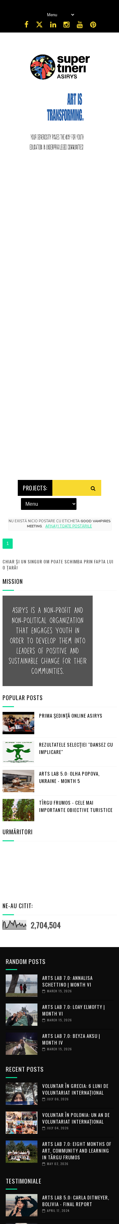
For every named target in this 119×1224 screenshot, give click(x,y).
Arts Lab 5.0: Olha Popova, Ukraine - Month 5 (69, 777)
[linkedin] (53, 24)
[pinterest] (93, 24)
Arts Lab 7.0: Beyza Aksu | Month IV (71, 1039)
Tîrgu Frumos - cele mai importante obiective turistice (76, 806)
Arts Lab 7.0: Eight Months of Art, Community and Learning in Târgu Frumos (76, 1150)
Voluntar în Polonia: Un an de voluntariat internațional (76, 1118)
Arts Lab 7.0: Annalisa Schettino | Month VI (67, 981)
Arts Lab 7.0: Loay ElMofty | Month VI (73, 1010)
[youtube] (80, 24)
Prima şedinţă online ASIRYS (70, 715)
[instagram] (66, 24)
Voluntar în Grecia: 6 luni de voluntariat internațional (75, 1089)
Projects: (35, 488)
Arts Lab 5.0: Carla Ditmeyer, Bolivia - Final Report (75, 1200)
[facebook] (26, 24)
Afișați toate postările (68, 526)
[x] (39, 24)
